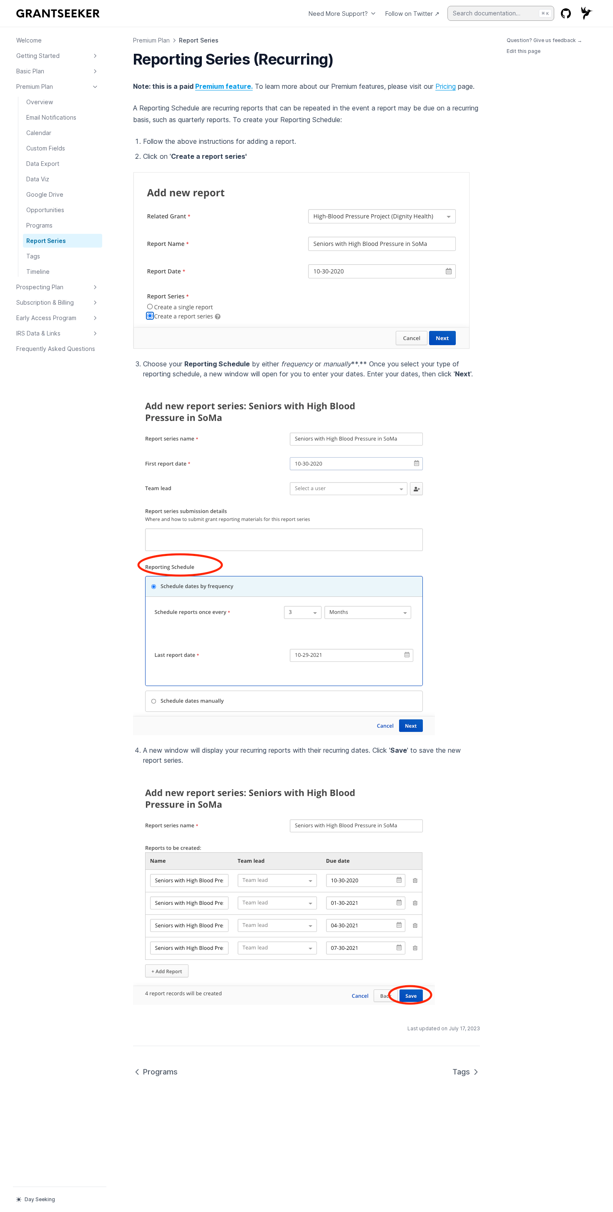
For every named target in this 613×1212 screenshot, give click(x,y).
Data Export (42, 163)
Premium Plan (34, 86)
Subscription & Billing (45, 302)
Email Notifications (51, 117)
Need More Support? (338, 13)
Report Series (46, 240)
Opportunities (45, 209)
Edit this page (523, 51)
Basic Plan (30, 71)
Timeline (38, 271)
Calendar (38, 132)
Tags (33, 256)
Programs (39, 225)
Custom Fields (45, 148)
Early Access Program (46, 317)
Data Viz (37, 179)
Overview (39, 101)
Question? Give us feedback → (544, 40)
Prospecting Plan (39, 286)
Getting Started (38, 55)
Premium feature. (224, 86)
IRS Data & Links (38, 333)
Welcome (29, 40)
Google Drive (44, 194)
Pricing (445, 86)
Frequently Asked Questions (55, 348)
